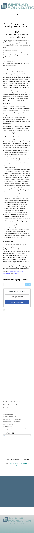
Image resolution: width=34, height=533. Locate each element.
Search (28, 284)
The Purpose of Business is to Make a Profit (14, 429)
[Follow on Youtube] (21, 529)
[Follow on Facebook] (15, 529)
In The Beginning (7, 426)
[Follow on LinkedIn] (12, 529)
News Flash (6, 408)
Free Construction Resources (11, 401)
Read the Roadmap (8, 414)
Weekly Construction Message (12, 405)
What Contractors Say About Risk (11, 421)
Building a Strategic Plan (9, 416)
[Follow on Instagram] (18, 529)
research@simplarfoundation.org (19, 464)
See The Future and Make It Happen (12, 419)
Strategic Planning (8, 424)
